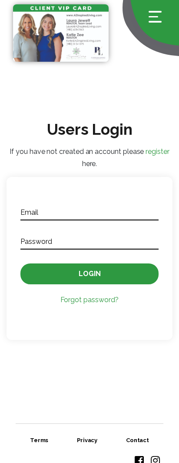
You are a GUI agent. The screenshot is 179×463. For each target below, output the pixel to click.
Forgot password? (89, 300)
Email (29, 212)
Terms (39, 440)
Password (36, 241)
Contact (137, 440)
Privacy (87, 440)
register (157, 151)
